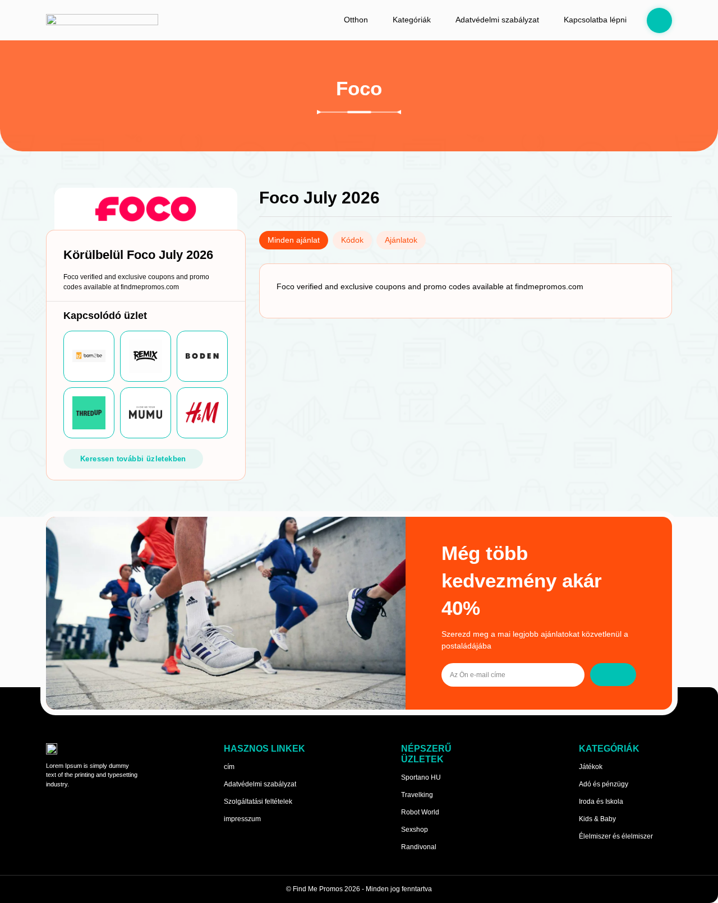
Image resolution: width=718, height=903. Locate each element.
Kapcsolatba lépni (595, 19)
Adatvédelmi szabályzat (497, 19)
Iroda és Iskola (601, 801)
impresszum (242, 819)
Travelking (417, 795)
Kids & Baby (597, 819)
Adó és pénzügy (603, 784)
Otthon (356, 19)
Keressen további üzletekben (133, 459)
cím (229, 767)
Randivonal (418, 847)
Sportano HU (421, 777)
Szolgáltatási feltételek (258, 801)
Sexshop (414, 829)
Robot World (420, 812)
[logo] (102, 20)
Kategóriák (412, 19)
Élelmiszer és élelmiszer (616, 836)
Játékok (590, 767)
